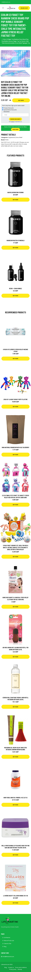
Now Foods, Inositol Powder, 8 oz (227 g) (15, 797)
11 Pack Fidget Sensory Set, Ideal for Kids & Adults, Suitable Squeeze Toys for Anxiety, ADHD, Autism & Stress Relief (15, 547)
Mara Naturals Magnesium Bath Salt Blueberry (15, 447)
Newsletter (7, 111)
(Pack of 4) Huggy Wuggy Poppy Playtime (15, 399)
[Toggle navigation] (3, 7)
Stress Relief (19, 137)
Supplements (11, 137)
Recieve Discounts (15, 119)
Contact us (11, 967)
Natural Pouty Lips (9, 940)
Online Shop (24, 8)
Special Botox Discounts (10, 110)
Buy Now (21, 100)
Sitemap (20, 969)
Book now (15, 129)
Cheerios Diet (7, 943)
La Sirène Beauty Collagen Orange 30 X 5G (15, 896)
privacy (12, 121)
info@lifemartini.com (6, 2)
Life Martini (7, 937)
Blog (5, 946)
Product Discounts (9, 108)
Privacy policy (12, 969)
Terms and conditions (21, 967)
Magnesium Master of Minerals (15, 240)
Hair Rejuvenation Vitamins (15, 192)
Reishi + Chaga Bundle (15, 288)
